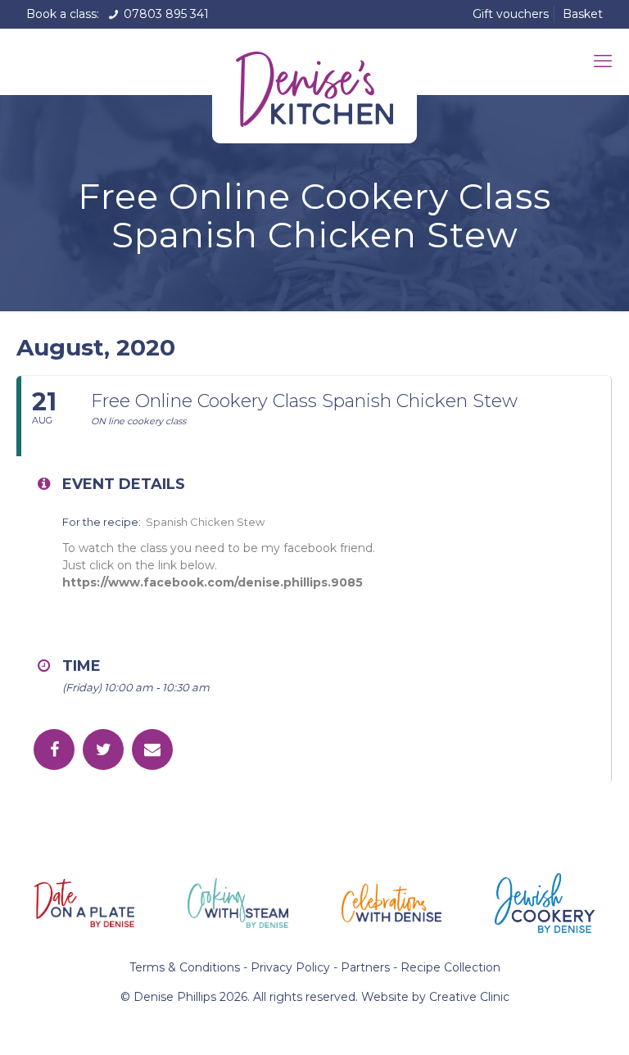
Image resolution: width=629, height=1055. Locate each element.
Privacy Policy (290, 967)
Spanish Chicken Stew (207, 521)
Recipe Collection (450, 967)
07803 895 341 (164, 14)
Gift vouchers (511, 14)
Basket (583, 14)
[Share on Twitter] (103, 749)
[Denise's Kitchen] (314, 86)
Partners (365, 967)
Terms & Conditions (184, 967)
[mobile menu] (603, 61)
